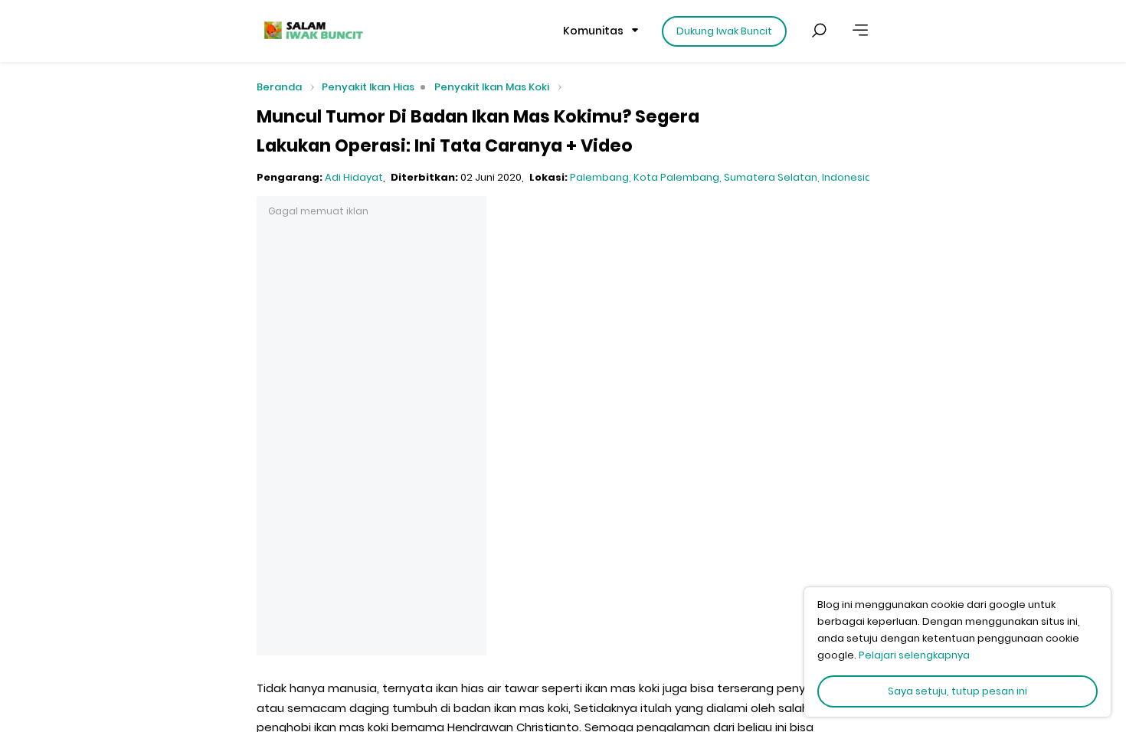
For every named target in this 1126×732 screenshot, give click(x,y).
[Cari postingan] (819, 30)
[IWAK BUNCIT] (312, 30)
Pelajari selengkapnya (914, 655)
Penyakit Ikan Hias (368, 87)
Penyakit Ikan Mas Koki (491, 87)
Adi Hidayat (354, 177)
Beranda (279, 87)
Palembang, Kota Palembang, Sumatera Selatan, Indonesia (721, 177)
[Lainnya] (860, 30)
